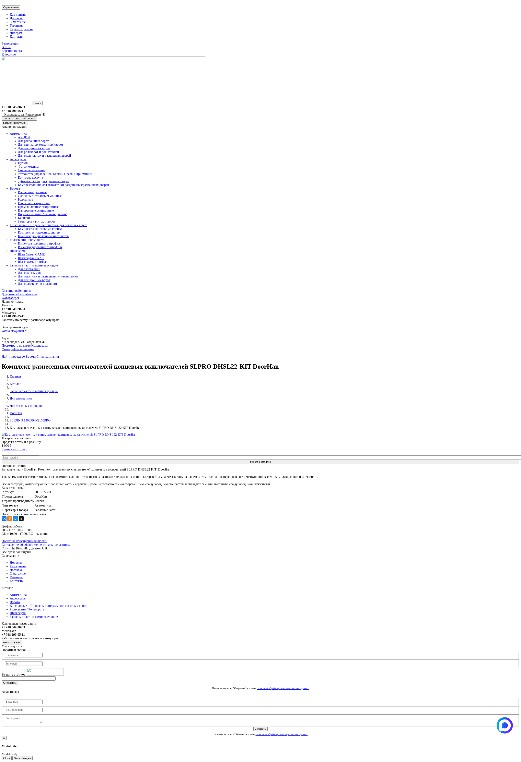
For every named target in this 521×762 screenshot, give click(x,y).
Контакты (16, 36)
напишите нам (12, 642)
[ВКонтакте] (4, 518)
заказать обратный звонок (19, 118)
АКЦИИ (24, 137)
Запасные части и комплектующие (34, 265)
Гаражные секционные (34, 203)
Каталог (15, 383)
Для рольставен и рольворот (37, 283)
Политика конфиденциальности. (24, 541)
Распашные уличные (32, 192)
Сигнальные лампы (31, 170)
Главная (15, 376)
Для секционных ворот (34, 148)
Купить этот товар (14, 449)
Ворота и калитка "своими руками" (42, 214)
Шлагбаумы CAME (31, 254)
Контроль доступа (30, 177)
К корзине (9, 54)
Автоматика (18, 133)
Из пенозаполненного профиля (39, 243)
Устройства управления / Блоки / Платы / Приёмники (55, 174)
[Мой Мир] (15, 518)
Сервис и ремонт (21, 29)
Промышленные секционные (38, 207)
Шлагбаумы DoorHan (32, 261)
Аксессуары (18, 159)
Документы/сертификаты (19, 294)
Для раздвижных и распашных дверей (44, 155)
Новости (16, 562)
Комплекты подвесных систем (39, 232)
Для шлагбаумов (29, 272)
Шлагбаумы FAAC (31, 258)
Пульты (23, 163)
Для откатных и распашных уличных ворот (48, 276)
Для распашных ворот (33, 141)
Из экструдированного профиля (40, 247)
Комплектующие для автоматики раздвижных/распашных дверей (63, 185)
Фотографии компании (18, 349)
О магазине (18, 22)
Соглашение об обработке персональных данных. (36, 544)
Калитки (24, 217)
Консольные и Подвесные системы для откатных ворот (48, 225)
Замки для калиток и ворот (36, 221)
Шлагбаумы (18, 250)
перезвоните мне (260, 461)
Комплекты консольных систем (40, 228)
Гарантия (16, 25)
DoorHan (16, 413)
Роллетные (25, 199)
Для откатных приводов (26, 405)
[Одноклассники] (9, 518)
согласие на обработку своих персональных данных (283, 688)
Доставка (16, 18)
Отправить (9, 682)
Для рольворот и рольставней (38, 152)
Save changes (22, 758)
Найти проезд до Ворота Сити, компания (30, 356)
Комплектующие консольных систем (43, 236)
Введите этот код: (14, 674)
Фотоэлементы (28, 166)
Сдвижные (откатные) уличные (40, 196)
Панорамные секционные (36, 210)
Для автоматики (29, 269)
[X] (21, 518)
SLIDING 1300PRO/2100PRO (30, 420)
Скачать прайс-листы (16, 290)
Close (6, 758)
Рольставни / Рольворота (27, 239)
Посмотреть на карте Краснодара (25, 345)
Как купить (18, 14)
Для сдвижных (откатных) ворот (40, 144)
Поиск (37, 103)
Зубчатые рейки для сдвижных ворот (43, 181)
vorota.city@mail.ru (14, 331)
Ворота (15, 188)
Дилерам (16, 33)
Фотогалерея (10, 298)
